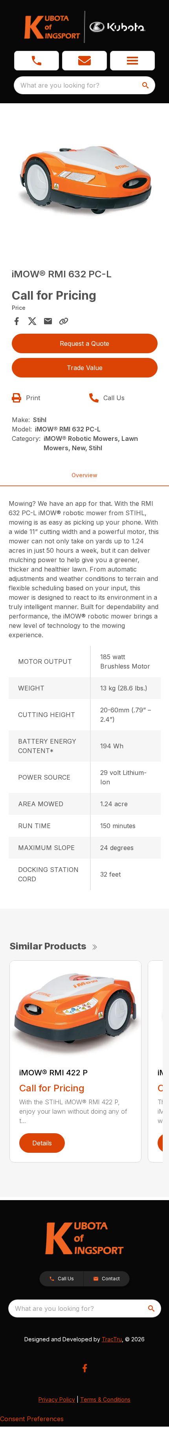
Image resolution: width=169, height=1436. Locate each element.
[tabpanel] (85, 180)
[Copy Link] (63, 321)
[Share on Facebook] (16, 321)
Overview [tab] (84, 475)
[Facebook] (85, 1368)
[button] (36, 60)
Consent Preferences (32, 1419)
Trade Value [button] (85, 368)
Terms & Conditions (105, 1399)
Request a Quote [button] (84, 343)
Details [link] (42, 1143)
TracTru (112, 1339)
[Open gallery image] (85, 179)
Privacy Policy (57, 1399)
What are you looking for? (59, 85)
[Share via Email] (48, 321)
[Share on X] (32, 321)
